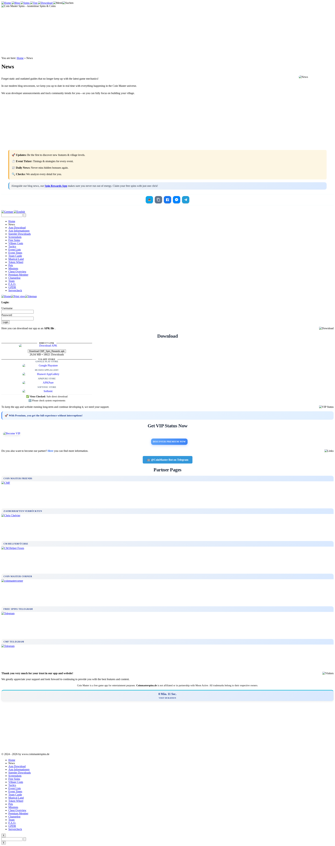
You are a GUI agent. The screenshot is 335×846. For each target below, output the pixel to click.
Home (20, 58)
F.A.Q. (12, 284)
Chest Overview (17, 271)
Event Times (15, 252)
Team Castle (15, 255)
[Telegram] (185, 199)
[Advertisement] (167, 32)
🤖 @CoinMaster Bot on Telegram (167, 459)
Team (11, 280)
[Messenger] (176, 199)
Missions (13, 268)
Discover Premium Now (169, 441)
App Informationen (18, 230)
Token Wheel (15, 262)
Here (50, 450)
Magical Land (16, 259)
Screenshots (14, 237)
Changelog (14, 277)
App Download (17, 227)
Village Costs (15, 243)
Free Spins (14, 240)
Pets (10, 265)
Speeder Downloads (19, 233)
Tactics (12, 246)
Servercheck (15, 290)
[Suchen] (67, 3)
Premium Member (18, 274)
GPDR (12, 287)
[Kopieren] (158, 199)
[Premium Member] (167, 433)
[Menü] (57, 3)
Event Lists (14, 249)
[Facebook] (167, 199)
